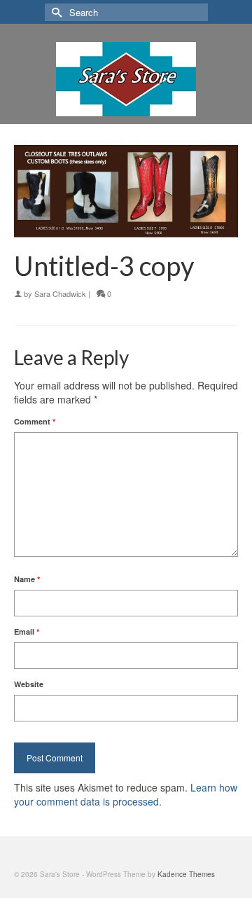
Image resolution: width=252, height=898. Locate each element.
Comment (34, 421)
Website (28, 684)
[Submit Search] (55, 12)
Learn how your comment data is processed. (125, 794)
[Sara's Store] (126, 79)
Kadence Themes (186, 874)
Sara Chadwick (60, 293)
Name (27, 579)
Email (26, 631)
